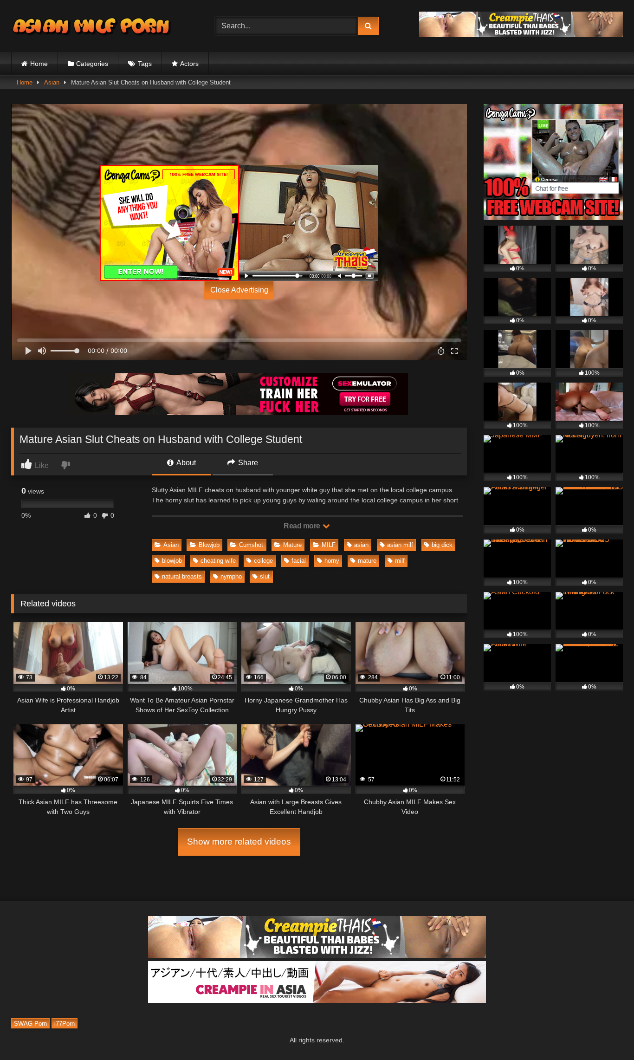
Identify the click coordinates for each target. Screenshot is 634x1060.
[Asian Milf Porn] (92, 26)
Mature (292, 544)
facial (298, 560)
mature (367, 560)
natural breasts (182, 576)
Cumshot (251, 544)
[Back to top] (605, 1032)
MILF (329, 544)
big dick (442, 544)
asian (361, 544)
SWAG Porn (30, 1023)
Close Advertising (239, 290)
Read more (303, 526)
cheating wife (218, 560)
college (263, 560)
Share (247, 463)
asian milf (400, 544)
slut (265, 576)
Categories (92, 63)
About (185, 463)
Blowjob (209, 544)
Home (39, 63)
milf (400, 560)
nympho (231, 576)
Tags (145, 63)
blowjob (172, 560)
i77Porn (64, 1023)
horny (331, 560)
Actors (189, 63)
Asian (51, 82)
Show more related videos (239, 841)
